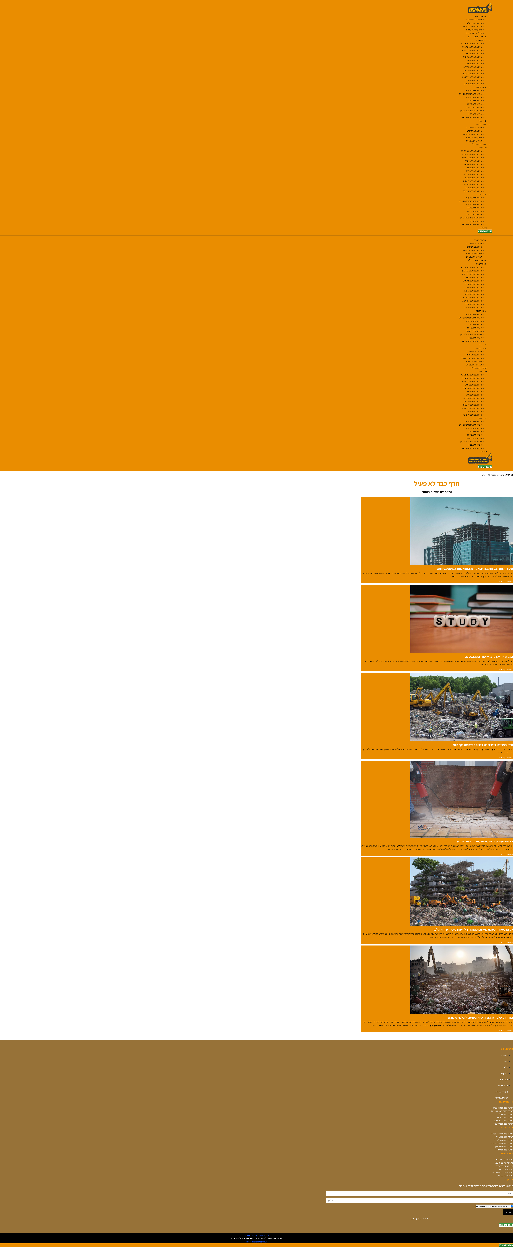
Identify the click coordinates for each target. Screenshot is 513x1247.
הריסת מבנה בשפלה (505, 1117)
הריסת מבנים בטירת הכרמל (502, 1143)
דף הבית (509, 474)
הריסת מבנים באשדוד (504, 1149)
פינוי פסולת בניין (475, 114)
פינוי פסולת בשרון (506, 1169)
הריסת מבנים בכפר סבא (472, 77)
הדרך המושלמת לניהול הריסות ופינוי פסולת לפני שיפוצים (480, 1017)
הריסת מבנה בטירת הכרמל (502, 1111)
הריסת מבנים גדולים (476, 36)
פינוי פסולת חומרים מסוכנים (470, 94)
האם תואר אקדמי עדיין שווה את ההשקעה (489, 657)
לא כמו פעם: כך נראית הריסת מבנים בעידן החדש (485, 841)
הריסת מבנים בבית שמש (472, 50)
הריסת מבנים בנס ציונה (472, 83)
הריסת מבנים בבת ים (473, 53)
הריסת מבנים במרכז (473, 80)
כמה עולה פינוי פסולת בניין (471, 110)
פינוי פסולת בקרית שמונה (502, 1172)
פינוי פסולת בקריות (505, 1175)
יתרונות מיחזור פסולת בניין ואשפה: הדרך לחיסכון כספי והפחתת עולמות (472, 929)
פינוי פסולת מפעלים (473, 90)
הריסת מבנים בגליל (474, 63)
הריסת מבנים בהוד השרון (503, 1107)
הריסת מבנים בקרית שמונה (502, 1133)
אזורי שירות (480, 40)
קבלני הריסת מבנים (474, 33)
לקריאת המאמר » (506, 581)
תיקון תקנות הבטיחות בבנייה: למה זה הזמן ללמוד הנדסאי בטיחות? (475, 569)
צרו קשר (482, 120)
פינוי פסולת (480, 87)
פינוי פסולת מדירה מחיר (503, 1159)
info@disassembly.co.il (256, 1241)
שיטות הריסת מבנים (474, 19)
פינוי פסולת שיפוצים (474, 97)
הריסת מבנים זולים (474, 23)
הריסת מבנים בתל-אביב (503, 1140)
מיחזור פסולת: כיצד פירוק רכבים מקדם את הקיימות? (483, 745)
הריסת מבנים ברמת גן (504, 1146)
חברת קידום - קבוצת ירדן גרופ (256, 1235)
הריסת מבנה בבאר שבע (503, 1120)
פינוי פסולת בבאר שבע (504, 1162)
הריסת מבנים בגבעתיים (472, 57)
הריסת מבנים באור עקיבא (471, 43)
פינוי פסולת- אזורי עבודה (472, 117)
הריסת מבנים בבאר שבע (472, 47)
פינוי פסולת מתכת (474, 100)
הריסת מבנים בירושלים (472, 73)
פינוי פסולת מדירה (474, 104)
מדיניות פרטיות (491, 1206)
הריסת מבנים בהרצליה (472, 67)
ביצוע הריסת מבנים (474, 29)
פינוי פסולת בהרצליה (504, 1166)
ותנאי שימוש (480, 1206)
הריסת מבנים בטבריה (473, 70)
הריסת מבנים (480, 16)
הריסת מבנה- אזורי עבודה (471, 26)
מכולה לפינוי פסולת (474, 107)
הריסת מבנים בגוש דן (473, 60)
